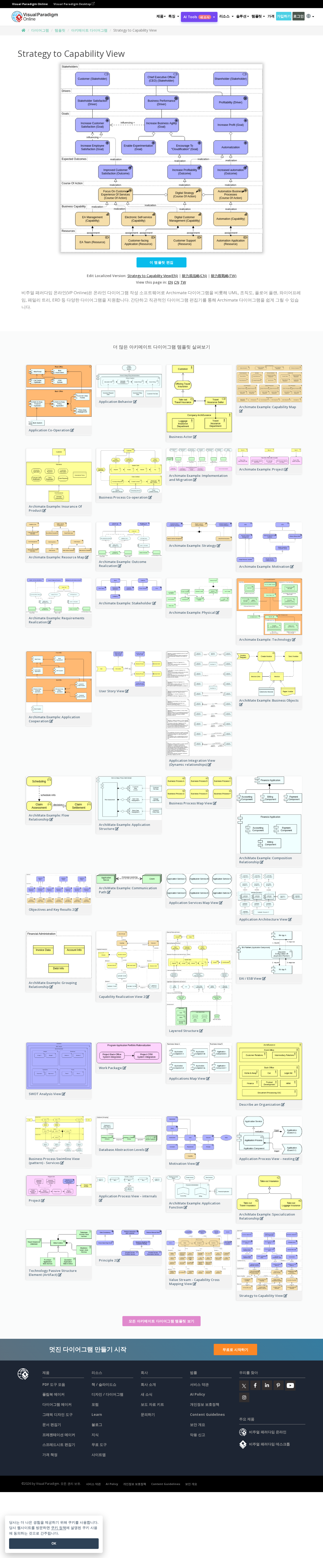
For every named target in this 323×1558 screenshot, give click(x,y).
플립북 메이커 (53, 1394)
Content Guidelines (207, 1414)
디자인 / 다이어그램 (107, 1394)
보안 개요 (197, 1424)
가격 (270, 16)
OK (53, 1543)
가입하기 (284, 16)
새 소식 (146, 1394)
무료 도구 (99, 1444)
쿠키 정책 (58, 1527)
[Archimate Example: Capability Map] (269, 414)
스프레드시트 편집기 (58, 1444)
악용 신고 (197, 1434)
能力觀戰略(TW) (223, 275)
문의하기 (148, 1414)
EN (170, 282)
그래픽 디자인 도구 (57, 1414)
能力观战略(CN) (194, 275)
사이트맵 (99, 1454)
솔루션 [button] (241, 16)
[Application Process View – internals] (129, 1203)
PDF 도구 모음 (53, 1384)
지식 (95, 1434)
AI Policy (197, 1394)
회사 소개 (148, 1384)
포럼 (95, 1404)
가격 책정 (50, 1454)
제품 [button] (159, 16)
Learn (97, 1414)
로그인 (298, 16)
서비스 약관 (199, 1384)
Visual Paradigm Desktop (72, 4)
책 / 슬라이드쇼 (104, 1384)
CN (176, 282)
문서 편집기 (51, 1424)
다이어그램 (40, 30)
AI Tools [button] (196, 16)
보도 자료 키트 (152, 1404)
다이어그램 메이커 (57, 1404)
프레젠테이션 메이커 (58, 1434)
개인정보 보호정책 (204, 1404)
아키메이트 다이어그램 (89, 30)
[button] (174, 16)
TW (183, 282)
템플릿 (60, 30)
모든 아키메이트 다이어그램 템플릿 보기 (161, 1321)
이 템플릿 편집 (161, 262)
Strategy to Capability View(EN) (152, 275)
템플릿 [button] (257, 16)
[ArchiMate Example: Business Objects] (269, 707)
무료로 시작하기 (235, 1349)
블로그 (97, 1424)
